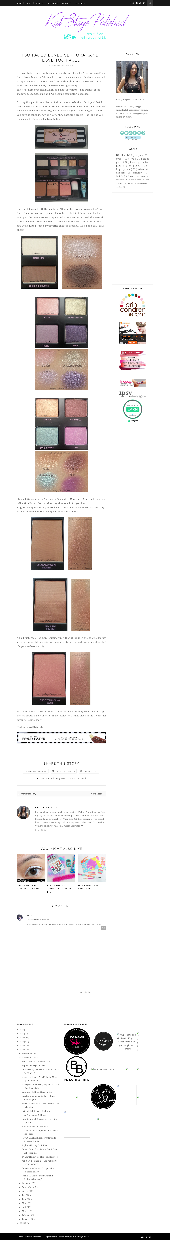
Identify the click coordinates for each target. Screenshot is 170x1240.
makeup (54, 778)
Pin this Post (91, 771)
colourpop (138, 173)
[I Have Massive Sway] (127, 1069)
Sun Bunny (30, 503)
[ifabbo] (138, 1050)
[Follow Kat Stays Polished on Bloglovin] (133, 139)
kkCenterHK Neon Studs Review (37, 1092)
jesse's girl (136, 162)
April (24, 1207)
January (26, 1219)
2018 (22, 1029)
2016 (22, 1037)
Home (19, 3)
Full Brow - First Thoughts (89, 887)
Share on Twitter (65, 771)
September (27, 1187)
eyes (47, 778)
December (27, 1053)
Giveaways (53, 3)
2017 (22, 1033)
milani (141, 169)
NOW (99, 110)
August (25, 1191)
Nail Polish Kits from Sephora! (36, 1111)
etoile (131, 183)
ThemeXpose (37, 1237)
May (24, 1203)
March (25, 1211)
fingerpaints (123, 169)
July (24, 1195)
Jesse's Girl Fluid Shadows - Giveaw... (29, 887)
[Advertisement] (132, 241)
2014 (22, 1045)
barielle (120, 176)
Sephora (73, 511)
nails (120, 155)
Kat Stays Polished (47, 807)
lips (132, 158)
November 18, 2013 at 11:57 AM (40, 919)
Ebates (36, 110)
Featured (80, 3)
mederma (142, 183)
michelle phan (135, 180)
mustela (119, 187)
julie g (121, 165)
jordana (142, 176)
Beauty (39, 3)
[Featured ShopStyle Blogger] (103, 1050)
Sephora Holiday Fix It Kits (34, 1145)
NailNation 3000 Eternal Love (36, 1061)
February (26, 1215)
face (138, 165)
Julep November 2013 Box (34, 1115)
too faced (81, 778)
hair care (120, 180)
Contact (66, 3)
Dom (30, 915)
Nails (28, 3)
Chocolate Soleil (79, 499)
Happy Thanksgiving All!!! (33, 1065)
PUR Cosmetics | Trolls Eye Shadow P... (59, 888)
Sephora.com (91, 77)
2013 (22, 1049)
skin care (121, 173)
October (26, 1183)
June (24, 1199)
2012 (22, 1223)
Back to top (146, 1237)
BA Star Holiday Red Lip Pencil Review (40, 1157)
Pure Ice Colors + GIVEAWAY (35, 1126)
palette (63, 778)
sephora (72, 778)
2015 (22, 1041)
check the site (81, 81)
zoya (139, 155)
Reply (104, 928)
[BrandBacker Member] (77, 1081)
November (27, 1057)
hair (132, 176)
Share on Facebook (36, 771)
